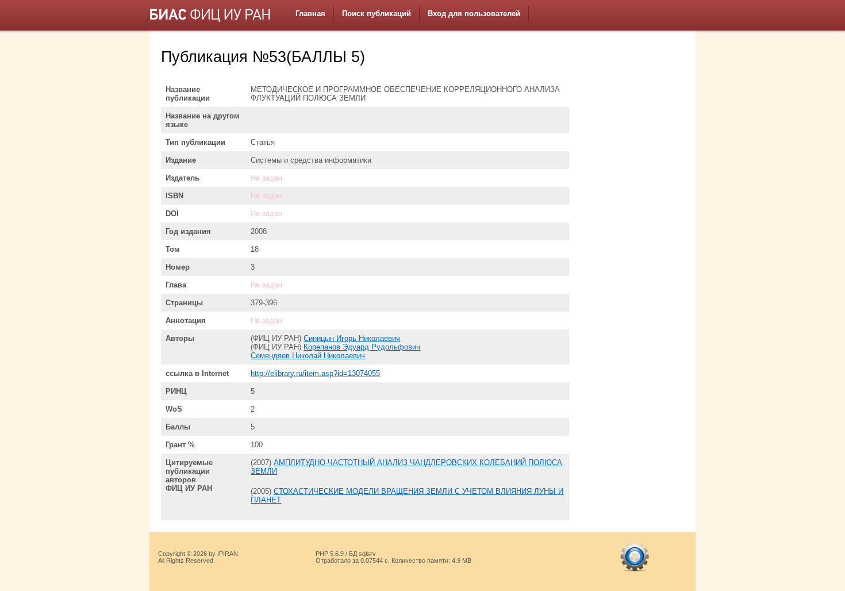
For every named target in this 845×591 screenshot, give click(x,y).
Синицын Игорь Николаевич (352, 338)
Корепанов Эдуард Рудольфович (362, 347)
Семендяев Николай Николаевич (308, 355)
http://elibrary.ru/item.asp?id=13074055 (315, 373)
